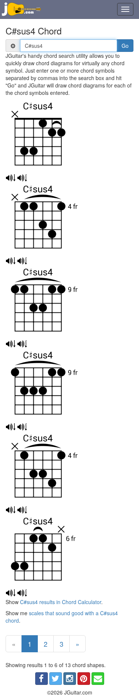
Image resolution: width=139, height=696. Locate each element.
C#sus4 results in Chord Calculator (60, 602)
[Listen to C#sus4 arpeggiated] (22, 178)
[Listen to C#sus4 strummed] (11, 178)
